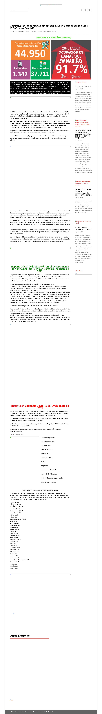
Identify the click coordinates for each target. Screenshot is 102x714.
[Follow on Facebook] (82, 10)
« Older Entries (79, 271)
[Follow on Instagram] (86, 10)
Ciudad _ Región (36, 31)
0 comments (52, 31)
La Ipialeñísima (16, 31)
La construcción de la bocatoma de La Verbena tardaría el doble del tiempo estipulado (83, 134)
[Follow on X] (90, 10)
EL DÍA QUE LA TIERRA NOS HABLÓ (83, 228)
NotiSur (44, 31)
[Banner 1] (51, 628)
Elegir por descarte (83, 86)
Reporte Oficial (19, 266)
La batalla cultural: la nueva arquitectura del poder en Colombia (83, 192)
